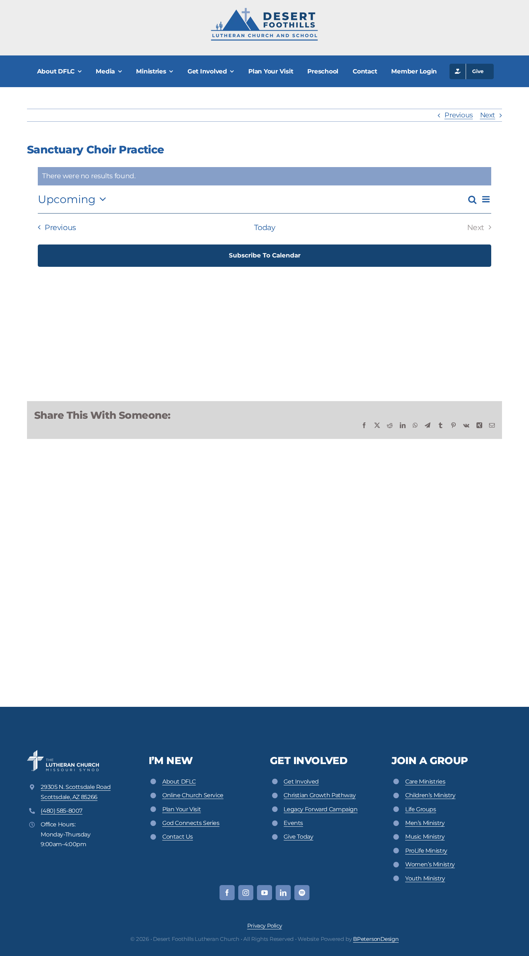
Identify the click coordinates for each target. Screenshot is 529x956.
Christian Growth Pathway (320, 795)
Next (487, 115)
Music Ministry (425, 836)
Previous (458, 115)
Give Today (298, 836)
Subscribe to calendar (264, 255)
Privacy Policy (264, 925)
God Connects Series (191, 823)
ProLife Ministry (426, 850)
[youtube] (264, 892)
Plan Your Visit (181, 809)
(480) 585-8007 (61, 810)
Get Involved (301, 781)
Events (293, 823)
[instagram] (245, 892)
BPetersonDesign (376, 938)
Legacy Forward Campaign (320, 809)
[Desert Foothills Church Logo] (264, 10)
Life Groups (420, 809)
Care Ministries (425, 781)
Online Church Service (192, 795)
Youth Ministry (425, 878)
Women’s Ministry (430, 864)
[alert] (264, 176)
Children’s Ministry (430, 795)
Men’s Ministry (425, 823)
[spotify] (301, 892)
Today (264, 227)
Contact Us (177, 836)
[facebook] (227, 892)
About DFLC (179, 781)
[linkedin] (283, 892)
